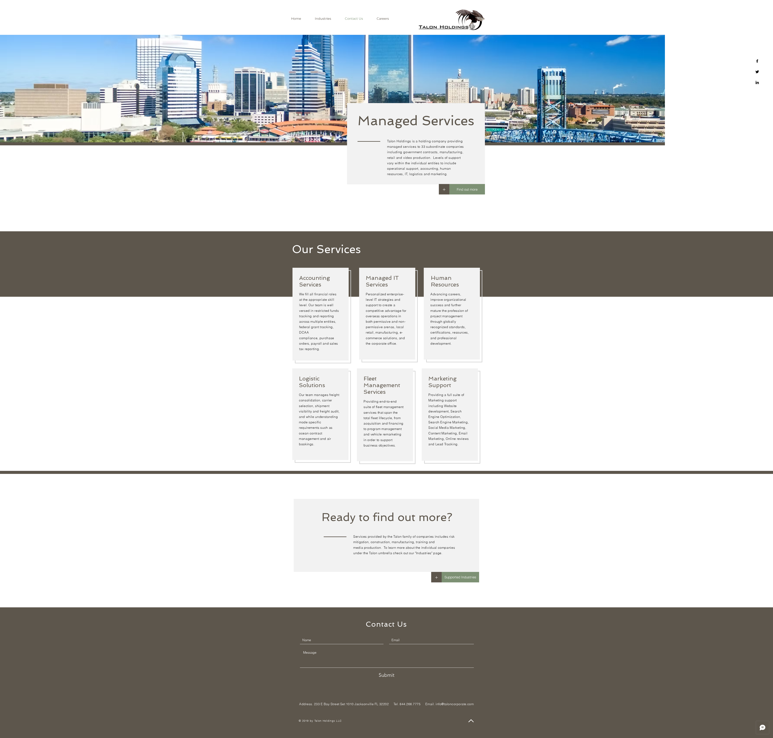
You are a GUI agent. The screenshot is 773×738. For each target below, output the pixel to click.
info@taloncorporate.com (455, 704)
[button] (436, 577)
